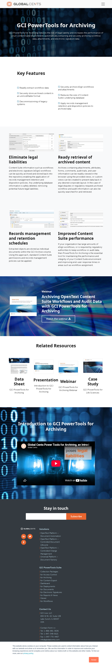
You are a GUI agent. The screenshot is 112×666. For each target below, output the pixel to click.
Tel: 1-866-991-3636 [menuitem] (49, 631)
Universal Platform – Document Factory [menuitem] (49, 558)
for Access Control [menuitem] (48, 574)
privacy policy (28, 653)
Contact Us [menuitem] (45, 609)
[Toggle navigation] (103, 4)
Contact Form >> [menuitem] (47, 628)
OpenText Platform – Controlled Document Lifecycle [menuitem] (50, 542)
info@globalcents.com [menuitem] (50, 639)
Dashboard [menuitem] (45, 583)
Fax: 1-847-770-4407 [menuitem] (49, 637)
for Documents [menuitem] (47, 589)
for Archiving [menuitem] (45, 577)
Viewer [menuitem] (43, 598)
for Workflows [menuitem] (46, 601)
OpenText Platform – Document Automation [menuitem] (50, 534)
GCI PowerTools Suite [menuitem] (50, 567)
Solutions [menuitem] (44, 529)
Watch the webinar (57, 318)
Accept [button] (93, 659)
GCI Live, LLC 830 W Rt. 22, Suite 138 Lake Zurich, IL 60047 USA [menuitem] (50, 617)
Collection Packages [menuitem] (49, 571)
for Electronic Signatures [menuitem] (51, 592)
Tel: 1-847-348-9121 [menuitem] (49, 634)
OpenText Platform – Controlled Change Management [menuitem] (49, 551)
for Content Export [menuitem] (48, 580)
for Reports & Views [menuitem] (49, 595)
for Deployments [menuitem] (47, 586)
